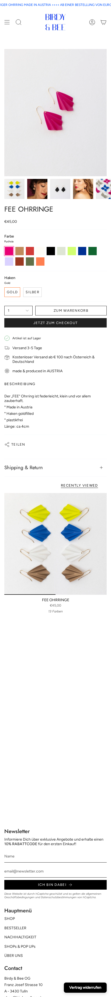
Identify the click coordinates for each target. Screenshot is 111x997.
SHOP (9, 918)
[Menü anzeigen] (7, 22)
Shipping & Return (23, 467)
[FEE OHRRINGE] (55, 544)
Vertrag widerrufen (85, 987)
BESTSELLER (15, 928)
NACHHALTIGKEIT (20, 937)
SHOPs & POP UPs (20, 946)
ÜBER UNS (13, 955)
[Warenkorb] (103, 22)
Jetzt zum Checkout (55, 323)
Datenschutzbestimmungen (59, 897)
